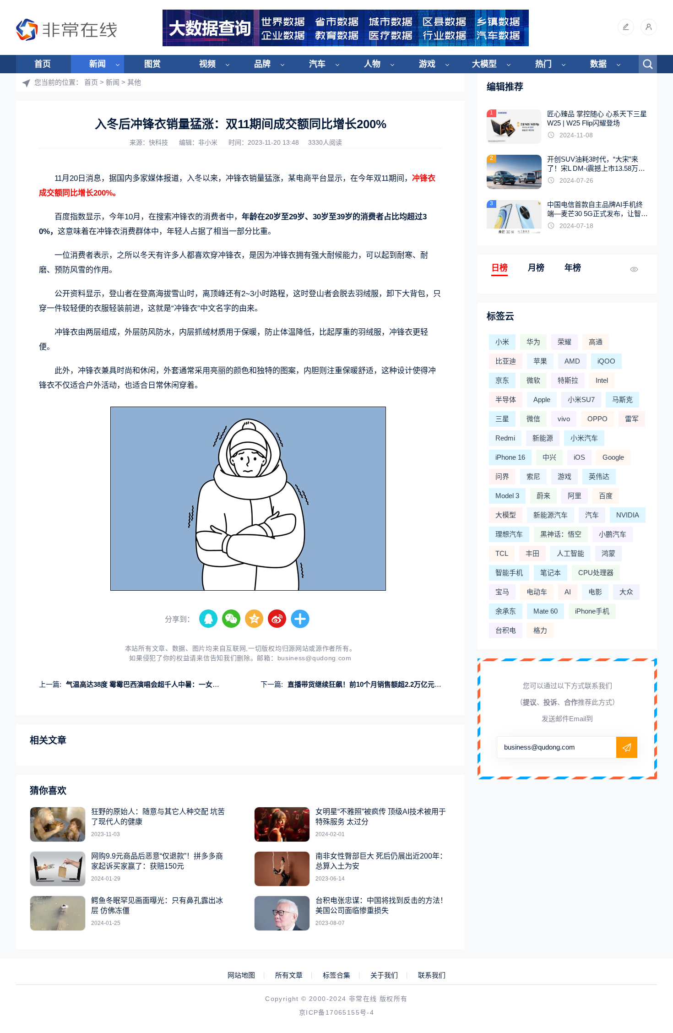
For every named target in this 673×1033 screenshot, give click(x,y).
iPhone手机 (592, 611)
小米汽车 (584, 438)
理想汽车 (509, 534)
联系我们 (431, 975)
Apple (541, 399)
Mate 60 (545, 611)
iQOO (606, 361)
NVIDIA (627, 515)
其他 (134, 82)
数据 (598, 64)
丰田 (532, 553)
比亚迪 (505, 361)
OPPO (597, 419)
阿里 (574, 496)
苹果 (540, 361)
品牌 (262, 64)
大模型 (484, 64)
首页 (42, 64)
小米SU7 (581, 399)
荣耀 (564, 342)
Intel (602, 380)
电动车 (536, 592)
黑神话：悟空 (560, 534)
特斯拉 (568, 380)
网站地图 (241, 975)
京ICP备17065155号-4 (336, 1012)
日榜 (499, 267)
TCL (501, 553)
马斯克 (622, 399)
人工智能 (570, 553)
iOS (579, 457)
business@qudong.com (314, 658)
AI (567, 592)
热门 (543, 64)
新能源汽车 (550, 515)
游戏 (427, 64)
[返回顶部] (644, 919)
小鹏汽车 (612, 534)
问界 (502, 476)
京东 (502, 380)
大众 (626, 592)
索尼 (533, 476)
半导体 (505, 399)
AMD (572, 361)
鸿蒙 (608, 553)
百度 (606, 496)
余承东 (505, 611)
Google (613, 457)
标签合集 (336, 975)
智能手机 (509, 572)
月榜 (536, 267)
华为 (533, 342)
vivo (564, 419)
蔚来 (543, 496)
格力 (540, 630)
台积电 (505, 630)
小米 (502, 342)
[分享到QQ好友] (208, 619)
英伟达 (599, 476)
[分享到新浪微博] (277, 619)
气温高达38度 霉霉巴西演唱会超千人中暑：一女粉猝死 (149, 684)
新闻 (97, 64)
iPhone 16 (510, 457)
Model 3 (507, 496)
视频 (207, 64)
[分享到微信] (231, 619)
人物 (372, 64)
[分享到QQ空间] (254, 619)
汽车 (317, 64)
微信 (533, 419)
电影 (595, 592)
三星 (502, 419)
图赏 (152, 64)
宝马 (502, 592)
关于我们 (384, 975)
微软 (533, 380)
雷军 (632, 419)
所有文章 (289, 975)
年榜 (572, 267)
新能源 (542, 438)
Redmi (505, 438)
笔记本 (550, 572)
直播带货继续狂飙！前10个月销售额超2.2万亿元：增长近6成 (380, 684)
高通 (595, 342)
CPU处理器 (595, 572)
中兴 (549, 457)
